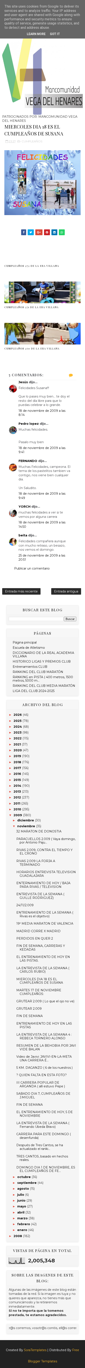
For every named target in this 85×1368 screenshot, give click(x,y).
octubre (24, 1177)
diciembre (26, 820)
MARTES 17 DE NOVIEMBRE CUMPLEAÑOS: (38, 992)
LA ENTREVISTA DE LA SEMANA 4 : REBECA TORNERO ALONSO (44, 1036)
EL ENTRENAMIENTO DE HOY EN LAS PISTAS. (43, 958)
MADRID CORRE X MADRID (38, 931)
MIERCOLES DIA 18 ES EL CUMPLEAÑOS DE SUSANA (39, 981)
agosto (23, 1189)
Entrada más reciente (21, 591)
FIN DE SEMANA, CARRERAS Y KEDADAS (40, 947)
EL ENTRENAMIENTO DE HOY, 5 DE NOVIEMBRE (44, 1114)
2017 (18, 768)
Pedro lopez (29, 424)
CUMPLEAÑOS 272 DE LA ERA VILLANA (31, 265)
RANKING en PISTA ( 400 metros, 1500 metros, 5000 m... (43, 679)
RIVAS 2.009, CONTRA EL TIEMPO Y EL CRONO (44, 852)
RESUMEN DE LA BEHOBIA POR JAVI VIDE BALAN (46, 1047)
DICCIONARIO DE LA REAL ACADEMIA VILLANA (43, 654)
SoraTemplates (35, 1350)
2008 (18, 1236)
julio (21, 1195)
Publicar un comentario (32, 568)
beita (23, 535)
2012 (18, 797)
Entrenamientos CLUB (30, 667)
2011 (17, 803)
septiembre (27, 1183)
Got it (55, 34)
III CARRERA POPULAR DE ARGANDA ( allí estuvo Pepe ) (40, 1084)
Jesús (23, 382)
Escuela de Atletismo (29, 648)
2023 (18, 732)
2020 (18, 750)
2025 (18, 721)
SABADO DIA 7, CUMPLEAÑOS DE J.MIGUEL (43, 1095)
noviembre (26, 826)
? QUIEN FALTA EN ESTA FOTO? (41, 1075)
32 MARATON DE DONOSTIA (38, 831)
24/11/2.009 (25, 905)
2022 (18, 738)
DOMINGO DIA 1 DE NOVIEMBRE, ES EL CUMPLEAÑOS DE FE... (45, 1169)
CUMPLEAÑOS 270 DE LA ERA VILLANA (32, 348)
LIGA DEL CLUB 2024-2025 (33, 691)
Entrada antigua (66, 591)
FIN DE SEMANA (29, 1016)
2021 (18, 744)
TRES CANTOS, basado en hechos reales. (42, 1158)
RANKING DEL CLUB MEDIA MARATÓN (44, 686)
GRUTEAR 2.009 (29, 1009)
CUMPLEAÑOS (32, 141)
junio (21, 1200)
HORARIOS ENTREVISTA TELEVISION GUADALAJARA (46, 874)
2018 (18, 762)
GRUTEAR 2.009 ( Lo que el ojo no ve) (45, 1001)
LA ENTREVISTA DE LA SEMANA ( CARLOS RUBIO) (42, 970)
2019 (18, 756)
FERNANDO (28, 461)
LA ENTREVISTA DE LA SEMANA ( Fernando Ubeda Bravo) (42, 1125)
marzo (23, 1218)
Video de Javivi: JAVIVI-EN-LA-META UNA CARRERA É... (44, 1058)
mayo (22, 1206)
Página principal (25, 642)
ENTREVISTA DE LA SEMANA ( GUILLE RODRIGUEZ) (40, 896)
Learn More (36, 34)
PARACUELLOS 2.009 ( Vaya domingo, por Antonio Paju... (46, 841)
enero (22, 1230)
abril (21, 1212)
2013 (18, 791)
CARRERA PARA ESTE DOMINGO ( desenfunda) (43, 1136)
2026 (18, 715)
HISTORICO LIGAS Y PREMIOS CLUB (42, 661)
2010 (18, 809)
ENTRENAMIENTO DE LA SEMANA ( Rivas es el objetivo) (44, 914)
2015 (18, 780)
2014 (18, 786)
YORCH (25, 507)
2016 (18, 774)
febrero (24, 1224)
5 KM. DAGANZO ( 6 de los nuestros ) (44, 1068)
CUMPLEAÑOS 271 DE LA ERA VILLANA (31, 307)
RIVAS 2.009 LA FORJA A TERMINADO (35, 863)
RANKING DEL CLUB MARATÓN (38, 672)
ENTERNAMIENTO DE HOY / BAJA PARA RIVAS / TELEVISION (43, 885)
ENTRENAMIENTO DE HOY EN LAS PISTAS (44, 1025)
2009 (18, 815)
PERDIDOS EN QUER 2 (34, 938)
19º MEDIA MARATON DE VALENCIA (44, 923)
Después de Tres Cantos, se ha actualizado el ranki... (39, 1147)
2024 (18, 727)
